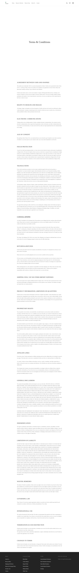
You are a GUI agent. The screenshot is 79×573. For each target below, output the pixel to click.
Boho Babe (25, 559)
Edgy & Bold (25, 563)
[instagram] (64, 561)
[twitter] (61, 561)
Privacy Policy (8, 561)
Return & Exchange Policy (10, 566)
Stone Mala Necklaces (44, 563)
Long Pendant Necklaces (45, 566)
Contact (38, 3)
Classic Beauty (26, 561)
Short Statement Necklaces (45, 561)
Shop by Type (27, 3)
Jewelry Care (7, 568)
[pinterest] (66, 561)
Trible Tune (25, 571)
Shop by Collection (19, 3)
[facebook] (59, 561)
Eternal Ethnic (25, 566)
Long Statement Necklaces (45, 559)
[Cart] (73, 3)
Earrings (42, 568)
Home (13, 3)
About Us (33, 3)
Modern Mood (26, 568)
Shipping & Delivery (9, 563)
